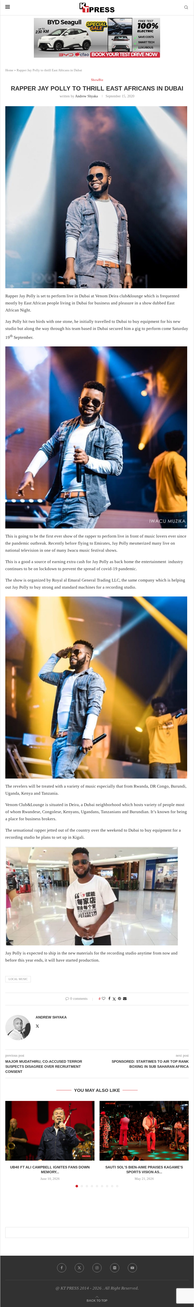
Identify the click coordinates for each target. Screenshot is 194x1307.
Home (9, 70)
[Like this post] (103, 999)
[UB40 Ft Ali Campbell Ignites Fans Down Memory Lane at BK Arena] (49, 1130)
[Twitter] (79, 1267)
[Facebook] (61, 1267)
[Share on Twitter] (114, 999)
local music (18, 979)
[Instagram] (97, 1267)
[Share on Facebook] (109, 999)
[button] (12, 1144)
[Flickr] (114, 1267)
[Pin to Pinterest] (119, 999)
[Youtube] (132, 1267)
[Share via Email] (125, 999)
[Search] (186, 8)
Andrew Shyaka (86, 96)
